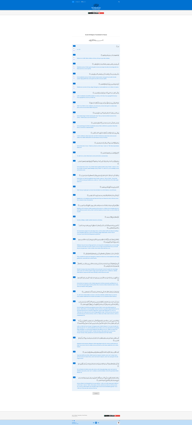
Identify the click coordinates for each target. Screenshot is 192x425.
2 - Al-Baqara (77, 1)
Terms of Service (84, 415)
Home (73, 415)
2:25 (74, 301)
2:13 (74, 160)
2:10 (74, 132)
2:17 (74, 204)
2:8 (74, 112)
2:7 (74, 102)
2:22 (74, 263)
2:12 (74, 152)
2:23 (74, 277)
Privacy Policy (80, 415)
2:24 (74, 291)
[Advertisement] (96, 24)
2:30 (74, 377)
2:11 (74, 142)
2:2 (74, 54)
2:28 (74, 351)
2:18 (74, 216)
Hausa (83, 1)
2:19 (74, 224)
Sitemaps (75, 415)
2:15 (74, 186)
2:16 (74, 194)
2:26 (74, 320)
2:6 (74, 92)
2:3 (74, 63)
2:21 (74, 253)
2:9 (74, 122)
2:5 (74, 83)
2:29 (74, 363)
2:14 (74, 174)
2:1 (74, 45)
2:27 (74, 337)
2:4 (74, 73)
